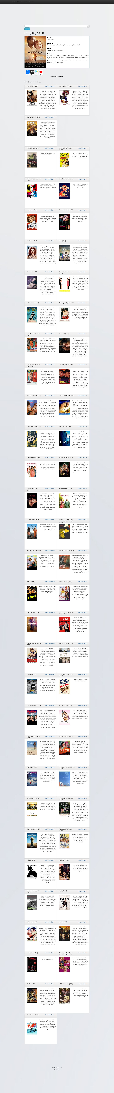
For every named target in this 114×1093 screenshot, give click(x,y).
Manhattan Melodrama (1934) (65, 148)
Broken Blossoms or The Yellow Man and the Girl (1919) (66, 521)
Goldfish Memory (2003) (33, 117)
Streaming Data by (54, 76)
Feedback (32, 2)
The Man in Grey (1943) (33, 148)
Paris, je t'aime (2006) (65, 427)
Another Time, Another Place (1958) (33, 365)
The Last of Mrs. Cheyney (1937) (66, 675)
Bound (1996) (31, 581)
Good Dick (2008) (64, 334)
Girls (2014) (62, 241)
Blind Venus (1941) (32, 241)
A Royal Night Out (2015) (66, 643)
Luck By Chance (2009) (65, 86)
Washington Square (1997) (66, 303)
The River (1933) (31, 674)
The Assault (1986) (32, 767)
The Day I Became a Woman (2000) (67, 768)
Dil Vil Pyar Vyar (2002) (65, 581)
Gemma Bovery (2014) (65, 488)
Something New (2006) (33, 457)
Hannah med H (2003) (33, 1015)
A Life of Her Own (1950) (66, 984)
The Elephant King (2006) (66, 396)
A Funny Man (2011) (32, 953)
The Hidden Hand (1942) (34, 427)
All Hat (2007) (63, 922)
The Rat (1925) (31, 984)
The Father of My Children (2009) (66, 798)
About (26, 2)
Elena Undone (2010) (33, 272)
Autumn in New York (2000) (32, 489)
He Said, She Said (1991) (34, 396)
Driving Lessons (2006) (33, 798)
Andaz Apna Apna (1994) (66, 365)
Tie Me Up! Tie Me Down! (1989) (34, 179)
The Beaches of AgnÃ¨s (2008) (33, 737)
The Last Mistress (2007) (66, 210)
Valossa (55, 1067)
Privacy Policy (57, 1069)
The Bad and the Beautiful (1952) (34, 644)
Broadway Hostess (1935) (66, 179)
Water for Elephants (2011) (67, 457)
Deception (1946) (32, 210)
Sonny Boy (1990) (64, 860)
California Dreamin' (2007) (34, 829)
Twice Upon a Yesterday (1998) (66, 272)
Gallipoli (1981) (31, 860)
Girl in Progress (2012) (65, 705)
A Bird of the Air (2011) (33, 519)
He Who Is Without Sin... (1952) (33, 891)
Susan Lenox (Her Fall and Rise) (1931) (66, 613)
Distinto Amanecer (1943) (66, 550)
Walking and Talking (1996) (34, 550)
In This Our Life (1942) (33, 303)
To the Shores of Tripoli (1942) (65, 829)
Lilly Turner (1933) (32, 922)
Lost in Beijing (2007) (33, 86)
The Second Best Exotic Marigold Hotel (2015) (66, 953)
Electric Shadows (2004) (66, 736)
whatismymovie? (17, 2)
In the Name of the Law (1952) (33, 334)
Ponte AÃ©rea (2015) (33, 612)
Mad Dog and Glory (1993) (34, 705)
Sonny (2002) (63, 891)
